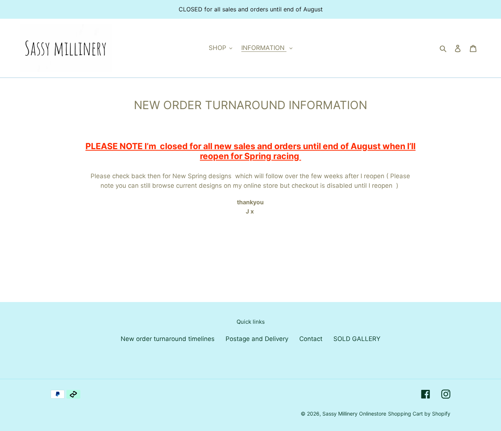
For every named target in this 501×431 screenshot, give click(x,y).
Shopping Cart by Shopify (419, 413)
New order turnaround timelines (168, 338)
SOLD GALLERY (356, 338)
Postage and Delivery (257, 338)
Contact (310, 338)
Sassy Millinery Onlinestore (354, 413)
